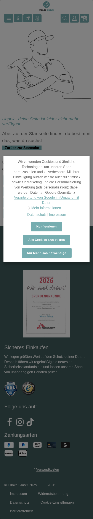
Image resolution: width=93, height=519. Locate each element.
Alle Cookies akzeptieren (46, 239)
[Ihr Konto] (74, 18)
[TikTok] (30, 423)
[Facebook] (9, 423)
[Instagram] (20, 423)
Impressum (57, 214)
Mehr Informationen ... (47, 208)
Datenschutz (36, 214)
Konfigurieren (46, 226)
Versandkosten (47, 469)
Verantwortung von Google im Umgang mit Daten (46, 200)
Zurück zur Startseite (22, 148)
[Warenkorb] (84, 18)
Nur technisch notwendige (46, 253)
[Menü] (8, 18)
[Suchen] (65, 18)
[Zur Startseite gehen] (46, 6)
